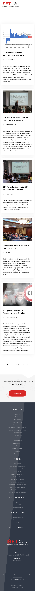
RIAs (17, 522)
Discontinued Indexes (17, 482)
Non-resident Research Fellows (17, 427)
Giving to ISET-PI (17, 448)
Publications (17, 513)
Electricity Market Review (17, 487)
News (17, 502)
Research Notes (17, 520)
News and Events (17, 498)
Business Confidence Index (17, 466)
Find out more (17, 579)
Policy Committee (18, 443)
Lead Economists (17, 422)
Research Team (17, 424)
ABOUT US (17, 410)
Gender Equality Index (17, 474)
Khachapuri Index (17, 476)
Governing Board (17, 440)
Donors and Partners (18, 446)
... (25, 364)
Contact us (17, 454)
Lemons (21, 587)
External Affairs (17, 435)
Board (17, 438)
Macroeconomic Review (17, 479)
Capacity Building (17, 505)
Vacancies (17, 451)
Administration (17, 432)
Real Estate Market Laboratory (17, 492)
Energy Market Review (17, 490)
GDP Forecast (17, 471)
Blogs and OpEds (18, 528)
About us (17, 414)
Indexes (17, 459)
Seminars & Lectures (17, 507)
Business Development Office (17, 430)
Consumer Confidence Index (17, 469)
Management (17, 419)
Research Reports (17, 517)
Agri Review (17, 463)
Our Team (17, 417)
